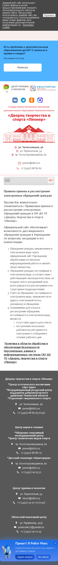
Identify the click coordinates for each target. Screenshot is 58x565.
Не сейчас (43, 557)
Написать (22, 67)
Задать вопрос (25, 557)
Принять (49, 15)
